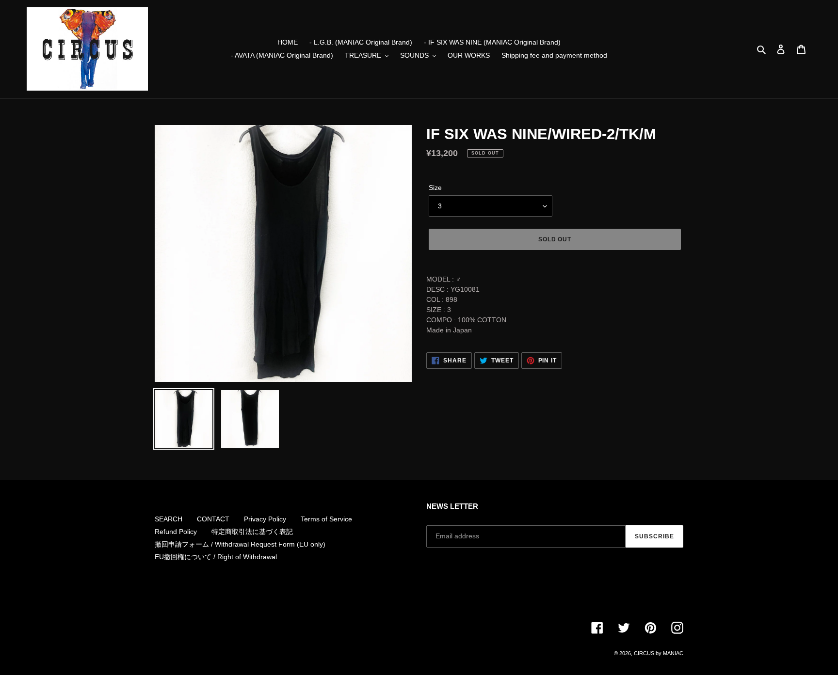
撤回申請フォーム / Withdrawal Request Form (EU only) (240, 544)
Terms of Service (326, 519)
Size (435, 187)
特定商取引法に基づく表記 (252, 531)
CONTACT (213, 519)
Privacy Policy (265, 519)
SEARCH (168, 519)
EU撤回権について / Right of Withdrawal (216, 557)
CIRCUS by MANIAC (658, 653)
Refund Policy (176, 531)
